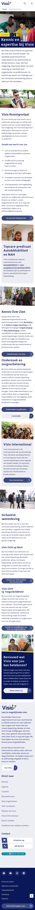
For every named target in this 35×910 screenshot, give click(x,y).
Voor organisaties (9, 801)
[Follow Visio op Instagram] (17, 873)
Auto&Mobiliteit (10, 265)
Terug (4, 9)
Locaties (5, 791)
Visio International (10, 816)
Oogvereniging (26, 328)
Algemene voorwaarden (10, 886)
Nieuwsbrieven (8, 796)
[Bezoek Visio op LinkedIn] (23, 873)
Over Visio (8, 768)
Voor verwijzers (8, 806)
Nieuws (5, 782)
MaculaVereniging (11, 330)
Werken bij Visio (9, 811)
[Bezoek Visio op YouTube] (10, 873)
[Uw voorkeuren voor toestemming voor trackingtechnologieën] (31, 896)
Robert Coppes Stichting (16, 325)
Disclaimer (5, 894)
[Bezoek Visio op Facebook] (4, 873)
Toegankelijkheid (8, 890)
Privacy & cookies (8, 881)
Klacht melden (8, 820)
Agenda (5, 786)
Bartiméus (28, 322)
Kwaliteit (5, 898)
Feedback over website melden (15, 825)
